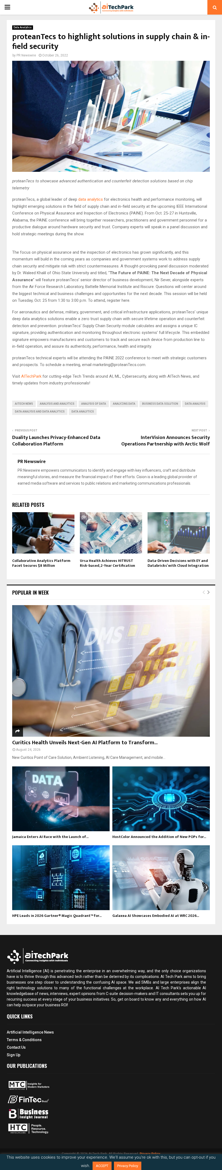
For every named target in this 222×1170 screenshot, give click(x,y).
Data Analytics (23, 27)
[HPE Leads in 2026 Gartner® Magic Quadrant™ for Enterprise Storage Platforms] (61, 877)
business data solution (160, 403)
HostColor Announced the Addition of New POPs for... (159, 837)
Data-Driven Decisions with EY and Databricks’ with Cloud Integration (178, 563)
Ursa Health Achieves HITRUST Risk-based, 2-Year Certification (107, 563)
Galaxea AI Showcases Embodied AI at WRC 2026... (155, 916)
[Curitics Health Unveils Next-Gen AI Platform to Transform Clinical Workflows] (111, 671)
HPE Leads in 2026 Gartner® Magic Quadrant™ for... (57, 916)
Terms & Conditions (24, 1040)
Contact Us (16, 1047)
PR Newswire (26, 55)
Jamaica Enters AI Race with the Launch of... (50, 837)
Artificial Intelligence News (30, 1032)
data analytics (90, 199)
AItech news (24, 403)
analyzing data (124, 403)
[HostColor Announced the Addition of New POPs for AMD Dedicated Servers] (161, 798)
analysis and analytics (57, 403)
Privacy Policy (150, 1154)
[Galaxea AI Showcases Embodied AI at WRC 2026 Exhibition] (161, 877)
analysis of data (93, 403)
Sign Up (13, 1055)
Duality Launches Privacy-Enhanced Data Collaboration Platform (56, 441)
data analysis (195, 403)
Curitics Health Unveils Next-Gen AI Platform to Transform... (85, 742)
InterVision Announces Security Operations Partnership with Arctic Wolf (165, 441)
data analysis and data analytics (40, 411)
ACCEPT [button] (102, 1166)
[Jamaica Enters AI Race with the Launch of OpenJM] (61, 798)
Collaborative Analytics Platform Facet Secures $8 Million (41, 563)
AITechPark (31, 376)
